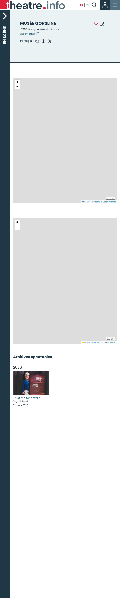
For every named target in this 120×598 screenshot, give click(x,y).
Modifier (102, 23)
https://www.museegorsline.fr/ (29, 33)
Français (81, 5)
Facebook (43, 41)
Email (37, 41)
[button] (17, 82)
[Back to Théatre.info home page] (33, 5)
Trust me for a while (26, 398)
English (87, 5)
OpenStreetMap (109, 201)
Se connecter (105, 5)
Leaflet (87, 201)
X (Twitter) (49, 41)
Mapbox (96, 201)
